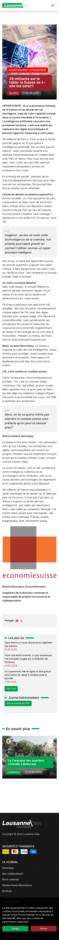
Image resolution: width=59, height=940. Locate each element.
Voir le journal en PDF (18, 703)
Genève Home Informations (17, 885)
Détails (15, 928)
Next (50, 742)
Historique (7, 868)
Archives (7, 891)
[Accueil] (17, 5)
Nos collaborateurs (12, 874)
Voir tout (11, 689)
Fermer (43, 928)
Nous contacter (10, 879)
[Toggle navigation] (53, 5)
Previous (8, 742)
